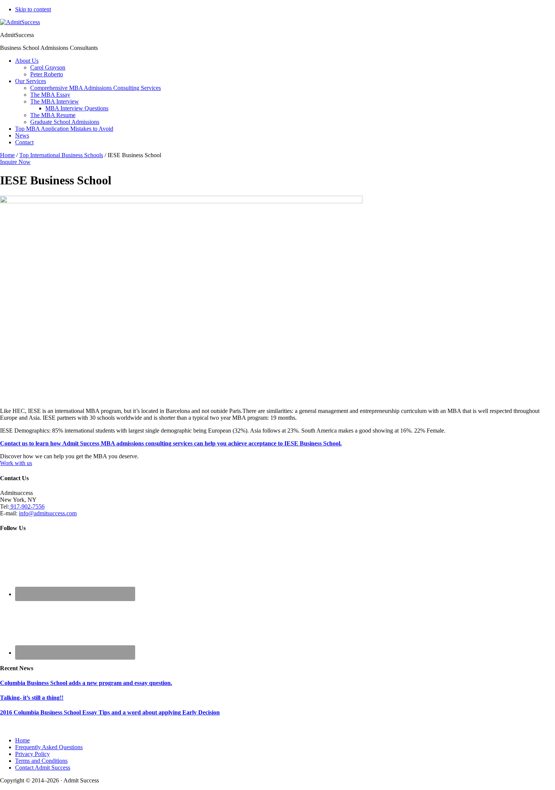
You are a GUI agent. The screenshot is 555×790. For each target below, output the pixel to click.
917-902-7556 (27, 506)
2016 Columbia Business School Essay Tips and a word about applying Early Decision (110, 712)
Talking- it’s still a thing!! (31, 697)
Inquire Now (15, 162)
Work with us (16, 463)
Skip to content (33, 9)
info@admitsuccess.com (48, 513)
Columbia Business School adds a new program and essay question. (86, 683)
